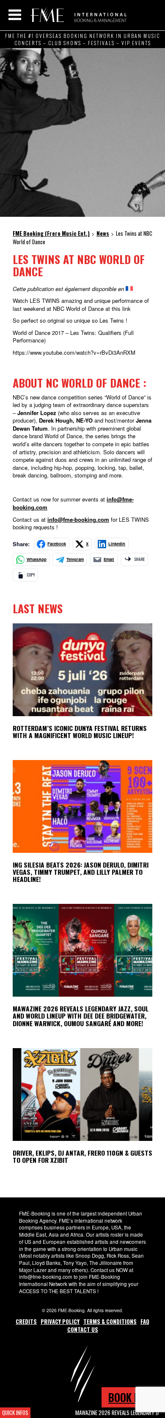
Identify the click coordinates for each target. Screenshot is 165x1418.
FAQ (144, 1321)
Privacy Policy (60, 1321)
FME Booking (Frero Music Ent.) (77, 14)
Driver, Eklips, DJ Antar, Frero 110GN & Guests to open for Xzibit (82, 1156)
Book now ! (133, 1397)
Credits (26, 1321)
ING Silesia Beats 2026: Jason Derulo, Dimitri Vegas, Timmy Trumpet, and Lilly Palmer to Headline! (80, 872)
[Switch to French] (129, 288)
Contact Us (82, 1329)
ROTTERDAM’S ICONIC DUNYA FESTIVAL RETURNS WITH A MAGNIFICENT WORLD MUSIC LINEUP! (80, 731)
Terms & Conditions (110, 1321)
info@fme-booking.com (78, 519)
